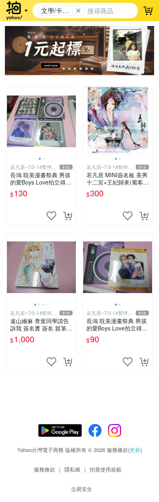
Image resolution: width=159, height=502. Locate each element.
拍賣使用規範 (105, 469)
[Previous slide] (12, 121)
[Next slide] (70, 121)
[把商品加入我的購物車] (68, 216)
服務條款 (44, 469)
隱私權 (72, 469)
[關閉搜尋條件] (78, 10)
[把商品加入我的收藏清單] (51, 216)
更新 (135, 450)
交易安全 (81, 489)
